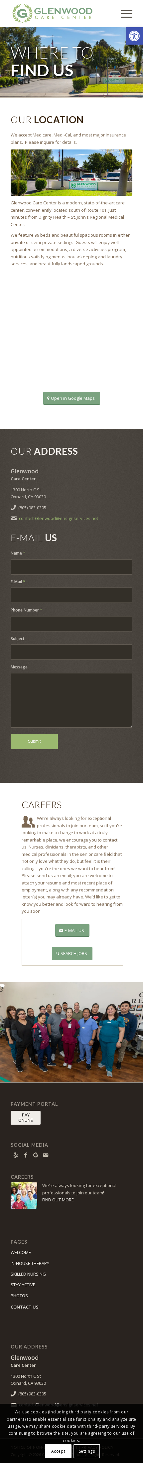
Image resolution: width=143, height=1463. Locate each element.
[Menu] (123, 13)
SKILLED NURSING (28, 1274)
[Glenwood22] (71, 172)
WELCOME (21, 1252)
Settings (87, 1451)
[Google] (36, 1155)
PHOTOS (19, 1296)
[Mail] (46, 1155)
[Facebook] (26, 1155)
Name (18, 553)
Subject (18, 638)
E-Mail (18, 582)
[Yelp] (16, 1155)
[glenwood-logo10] (59, 13)
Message (19, 667)
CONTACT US (25, 1307)
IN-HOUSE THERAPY (30, 1263)
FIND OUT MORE (58, 1200)
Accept (58, 1451)
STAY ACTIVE (23, 1285)
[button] (134, 36)
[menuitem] (123, 13)
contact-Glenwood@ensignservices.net (58, 518)
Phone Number (26, 610)
